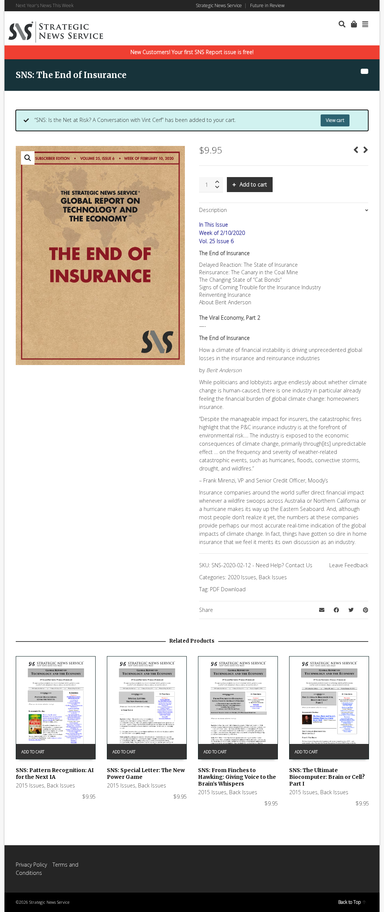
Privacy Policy (31, 864)
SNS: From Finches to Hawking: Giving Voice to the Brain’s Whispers (237, 777)
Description (213, 209)
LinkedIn (345, 5)
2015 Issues (30, 785)
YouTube (367, 5)
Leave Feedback (348, 565)
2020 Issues (242, 577)
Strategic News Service (219, 5)
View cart (335, 120)
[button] (27, 158)
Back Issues (273, 577)
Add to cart (253, 184)
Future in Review (267, 5)
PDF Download (228, 589)
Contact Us (298, 565)
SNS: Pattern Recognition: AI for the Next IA (55, 773)
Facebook (334, 5)
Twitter (356, 5)
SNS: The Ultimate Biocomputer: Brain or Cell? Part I (327, 777)
